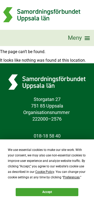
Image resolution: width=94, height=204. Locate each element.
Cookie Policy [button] (44, 172)
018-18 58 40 (47, 136)
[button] (78, 37)
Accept (47, 192)
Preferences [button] (71, 177)
